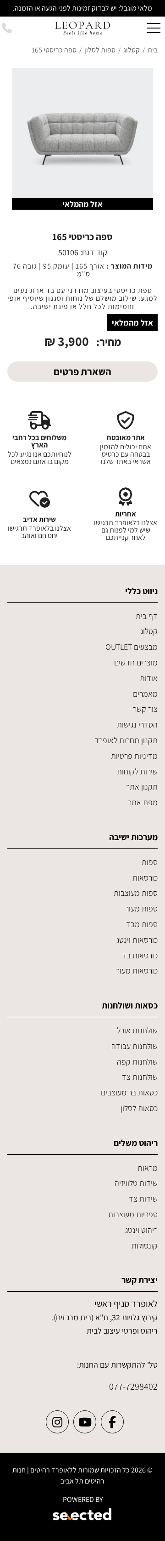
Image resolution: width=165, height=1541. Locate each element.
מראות (148, 1168)
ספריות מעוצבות (133, 1214)
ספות (150, 862)
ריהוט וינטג (141, 1230)
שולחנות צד (140, 1076)
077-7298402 (133, 1386)
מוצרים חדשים (136, 662)
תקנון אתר (142, 786)
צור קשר (145, 709)
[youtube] (84, 1421)
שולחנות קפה (137, 1061)
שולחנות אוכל (137, 1030)
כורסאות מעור (137, 970)
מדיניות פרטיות (134, 755)
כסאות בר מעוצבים (129, 1092)
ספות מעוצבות (136, 893)
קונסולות (145, 1245)
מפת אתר (143, 802)
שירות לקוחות (137, 771)
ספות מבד (142, 924)
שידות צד (143, 1198)
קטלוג (149, 631)
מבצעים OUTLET (131, 647)
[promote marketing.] (82, 1515)
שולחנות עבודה (134, 1046)
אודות (149, 678)
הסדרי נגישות (137, 724)
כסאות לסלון (139, 1108)
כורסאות (145, 877)
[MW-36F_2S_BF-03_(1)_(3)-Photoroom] (82, 139)
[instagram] (57, 1421)
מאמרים (145, 693)
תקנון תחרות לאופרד (126, 740)
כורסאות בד (140, 955)
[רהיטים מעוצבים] (82, 27)
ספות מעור (141, 908)
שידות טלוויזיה (136, 1183)
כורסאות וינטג (137, 939)
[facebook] (112, 1421)
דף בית (147, 616)
